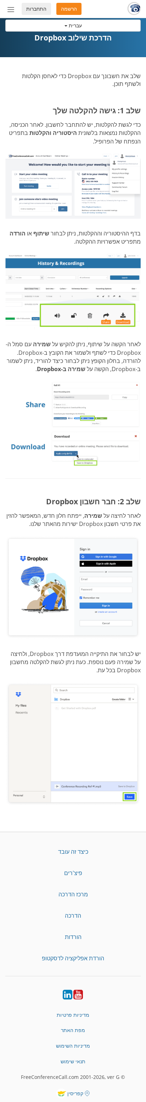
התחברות (36, 8)
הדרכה (73, 915)
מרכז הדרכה (73, 894)
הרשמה (69, 8)
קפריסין (75, 1093)
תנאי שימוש (73, 1061)
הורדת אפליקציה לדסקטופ (73, 958)
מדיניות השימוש (73, 1045)
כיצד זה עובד (73, 852)
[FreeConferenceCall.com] (134, 9)
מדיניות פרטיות (73, 1014)
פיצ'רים (73, 873)
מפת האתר (73, 1030)
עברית (74, 25)
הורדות (73, 937)
